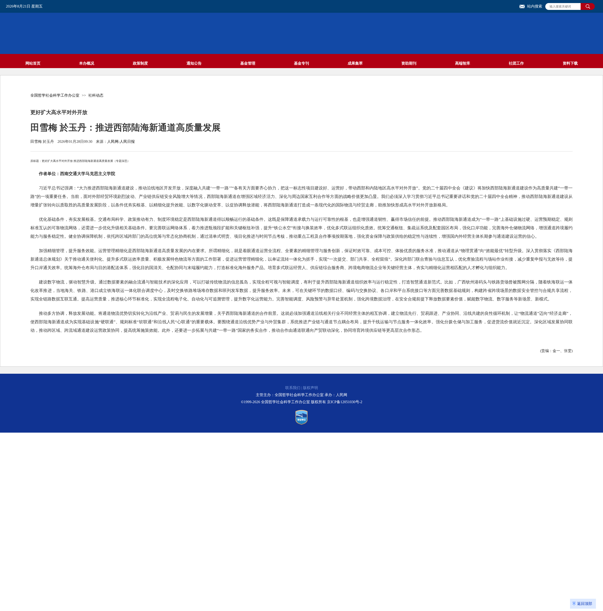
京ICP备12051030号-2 (344, 402)
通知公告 (194, 63)
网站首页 (33, 63)
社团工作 (516, 63)
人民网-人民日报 (121, 141)
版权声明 (310, 388)
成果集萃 (355, 63)
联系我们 (292, 388)
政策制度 (140, 63)
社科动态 (95, 95)
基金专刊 (301, 63)
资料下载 (570, 63)
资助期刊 (408, 63)
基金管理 (247, 63)
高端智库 (462, 63)
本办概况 (86, 63)
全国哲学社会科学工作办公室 (54, 95)
